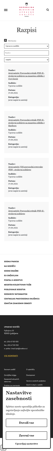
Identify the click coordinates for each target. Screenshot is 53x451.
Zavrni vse (26, 435)
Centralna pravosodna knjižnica (22, 299)
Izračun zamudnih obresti (18, 303)
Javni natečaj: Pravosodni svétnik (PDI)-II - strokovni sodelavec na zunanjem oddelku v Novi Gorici (26, 76)
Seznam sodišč (9, 369)
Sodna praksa (11, 261)
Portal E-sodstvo (13, 280)
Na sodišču (9, 266)
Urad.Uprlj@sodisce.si (19, 348)
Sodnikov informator (15, 294)
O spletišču (30, 369)
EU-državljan (11, 275)
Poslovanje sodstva (14, 289)
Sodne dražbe (11, 271)
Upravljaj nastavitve (26, 443)
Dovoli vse (26, 422)
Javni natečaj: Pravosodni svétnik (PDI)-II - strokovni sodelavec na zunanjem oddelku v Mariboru (26, 123)
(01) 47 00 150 (13, 345)
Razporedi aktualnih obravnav (11, 380)
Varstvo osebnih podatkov (36, 381)
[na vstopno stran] (27, 9)
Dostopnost (30, 375)
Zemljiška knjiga (10, 375)
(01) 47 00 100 (12, 342)
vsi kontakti (11, 356)
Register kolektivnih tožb (17, 285)
